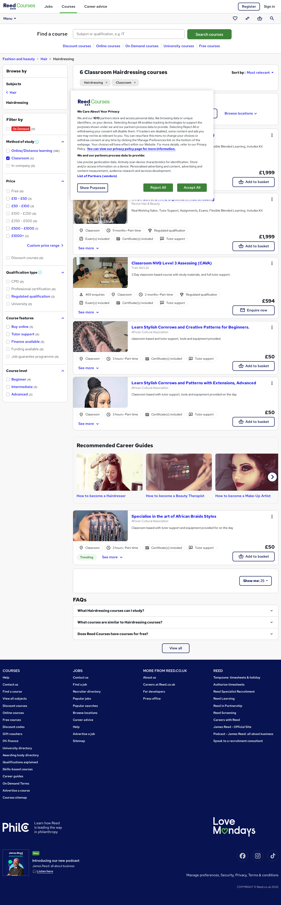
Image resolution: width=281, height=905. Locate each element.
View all (175, 648)
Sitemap (79, 741)
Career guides (13, 776)
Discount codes (14, 727)
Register (249, 6)
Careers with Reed (226, 720)
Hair (44, 59)
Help (6, 677)
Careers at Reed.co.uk (159, 684)
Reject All (158, 187)
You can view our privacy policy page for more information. (131, 149)
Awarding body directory (21, 755)
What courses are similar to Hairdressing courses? (119, 622)
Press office (152, 698)
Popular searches (85, 706)
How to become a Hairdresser (101, 496)
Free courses (209, 46)
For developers (154, 691)
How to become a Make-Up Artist (243, 496)
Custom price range (43, 245)
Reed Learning (224, 698)
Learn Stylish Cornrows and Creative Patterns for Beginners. (190, 327)
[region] (142, 145)
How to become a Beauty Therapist (175, 496)
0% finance (10, 741)
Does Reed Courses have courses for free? (112, 634)
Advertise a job (84, 734)
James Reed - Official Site (232, 727)
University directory (17, 748)
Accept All (192, 187)
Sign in (269, 6)
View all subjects (15, 698)
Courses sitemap (15, 797)
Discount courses (77, 46)
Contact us (10, 684)
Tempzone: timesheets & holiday (236, 677)
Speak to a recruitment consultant (238, 741)
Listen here (45, 871)
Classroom (123, 82)
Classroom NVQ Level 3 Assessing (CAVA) (171, 263)
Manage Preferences (202, 875)
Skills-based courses (18, 769)
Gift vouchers (12, 734)
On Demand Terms (16, 783)
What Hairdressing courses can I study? (110, 610)
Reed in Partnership (227, 706)
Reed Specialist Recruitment (234, 691)
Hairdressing (93, 82)
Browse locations (239, 113)
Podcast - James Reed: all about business (243, 734)
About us (149, 677)
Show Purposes (92, 187)
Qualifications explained (20, 762)
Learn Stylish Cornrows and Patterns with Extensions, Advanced (193, 382)
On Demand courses (142, 46)
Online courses (108, 46)
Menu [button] (7, 18)
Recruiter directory (87, 691)
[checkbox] (11, 93)
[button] (272, 477)
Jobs (48, 6)
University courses (179, 46)
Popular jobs (82, 698)
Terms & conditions (263, 875)
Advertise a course (16, 790)
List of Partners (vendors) (97, 176)
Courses (68, 6)
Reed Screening (224, 713)
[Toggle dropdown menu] (272, 134)
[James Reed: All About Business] (16, 862)
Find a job (80, 684)
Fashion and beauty (19, 59)
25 (254, 580)
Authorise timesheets (229, 684)
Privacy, (241, 875)
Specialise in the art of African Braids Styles (173, 516)
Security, (228, 875)
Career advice (95, 6)
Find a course (52, 34)
